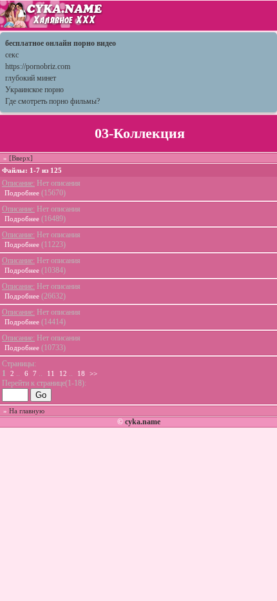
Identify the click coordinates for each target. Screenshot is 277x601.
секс (12, 54)
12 (63, 373)
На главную (26, 411)
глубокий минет (30, 78)
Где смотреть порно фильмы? (52, 101)
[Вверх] (21, 158)
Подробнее (22, 193)
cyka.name (142, 421)
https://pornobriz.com (37, 66)
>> (93, 373)
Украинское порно (34, 89)
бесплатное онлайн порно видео (60, 43)
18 (81, 373)
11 (51, 373)
